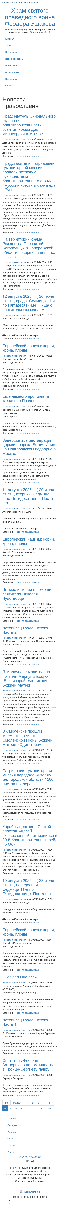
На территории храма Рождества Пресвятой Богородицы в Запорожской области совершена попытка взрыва (28, 247)
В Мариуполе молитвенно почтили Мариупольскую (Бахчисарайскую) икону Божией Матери (26, 678)
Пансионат (11, 78)
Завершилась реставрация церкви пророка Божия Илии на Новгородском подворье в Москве (29, 446)
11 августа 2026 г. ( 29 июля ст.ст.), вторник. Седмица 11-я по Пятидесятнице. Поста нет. (29, 495)
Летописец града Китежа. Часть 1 (25, 1022)
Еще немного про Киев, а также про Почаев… (25, 398)
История (12, 1131)
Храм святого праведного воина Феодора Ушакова (30, 16)
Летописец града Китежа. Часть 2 (25, 630)
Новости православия (14, 139)
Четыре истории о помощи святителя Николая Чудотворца (26, 593)
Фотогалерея (12, 72)
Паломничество (13, 65)
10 (27, 1108)
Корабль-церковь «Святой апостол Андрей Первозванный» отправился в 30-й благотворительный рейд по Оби (30, 835)
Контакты (10, 85)
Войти (11, 1152)
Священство (14, 1125)
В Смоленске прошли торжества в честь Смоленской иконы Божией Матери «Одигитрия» (27, 737)
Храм (8, 45)
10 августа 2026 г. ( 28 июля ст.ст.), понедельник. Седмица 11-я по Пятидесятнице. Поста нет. (28, 886)
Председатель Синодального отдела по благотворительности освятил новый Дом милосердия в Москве (29, 125)
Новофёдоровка (14, 58)
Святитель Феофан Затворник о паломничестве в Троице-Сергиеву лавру (28, 1064)
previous (17, 1102)
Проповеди (11, 52)
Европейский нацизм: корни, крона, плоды (28, 348)
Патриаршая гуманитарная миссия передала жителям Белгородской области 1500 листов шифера (28, 776)
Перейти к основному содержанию (19, 1)
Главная (9, 38)
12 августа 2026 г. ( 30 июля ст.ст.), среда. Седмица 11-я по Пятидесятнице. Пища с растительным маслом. (28, 302)
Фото (10, 1138)
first (6, 1102)
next (42, 1108)
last (50, 1108)
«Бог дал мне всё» (19, 977)
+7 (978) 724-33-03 (30, 1157)
